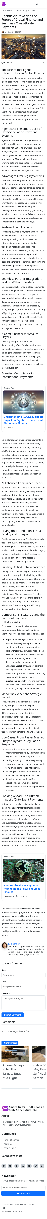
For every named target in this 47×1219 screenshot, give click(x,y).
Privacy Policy (10, 1148)
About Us (8, 1144)
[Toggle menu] (42, 4)
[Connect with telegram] (10, 1166)
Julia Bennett (9, 32)
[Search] (36, 4)
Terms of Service (11, 1139)
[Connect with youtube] (16, 1166)
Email (4, 981)
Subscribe (25, 1193)
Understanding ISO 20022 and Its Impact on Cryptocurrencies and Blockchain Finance (23, 420)
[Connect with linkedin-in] (23, 1166)
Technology (21, 10)
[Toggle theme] (4, 1208)
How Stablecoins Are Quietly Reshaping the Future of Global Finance (22, 889)
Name (4, 970)
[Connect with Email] (29, 1166)
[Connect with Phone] (35, 1166)
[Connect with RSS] (42, 1166)
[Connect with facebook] (4, 1166)
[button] (43, 62)
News (32, 10)
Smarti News (8, 10)
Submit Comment (12, 1014)
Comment (6, 993)
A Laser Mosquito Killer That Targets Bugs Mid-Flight (15, 1071)
